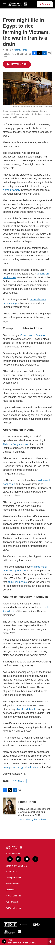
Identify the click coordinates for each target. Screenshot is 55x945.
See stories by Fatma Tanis (32, 819)
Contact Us (11, 890)
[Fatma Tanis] (9, 806)
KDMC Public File (13, 908)
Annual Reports (12, 884)
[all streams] (51, 941)
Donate (46, 4)
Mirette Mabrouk (26, 709)
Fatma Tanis (20, 49)
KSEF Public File (13, 902)
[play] (4, 941)
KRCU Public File (13, 896)
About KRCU (11, 871)
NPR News (18, 781)
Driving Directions (13, 878)
